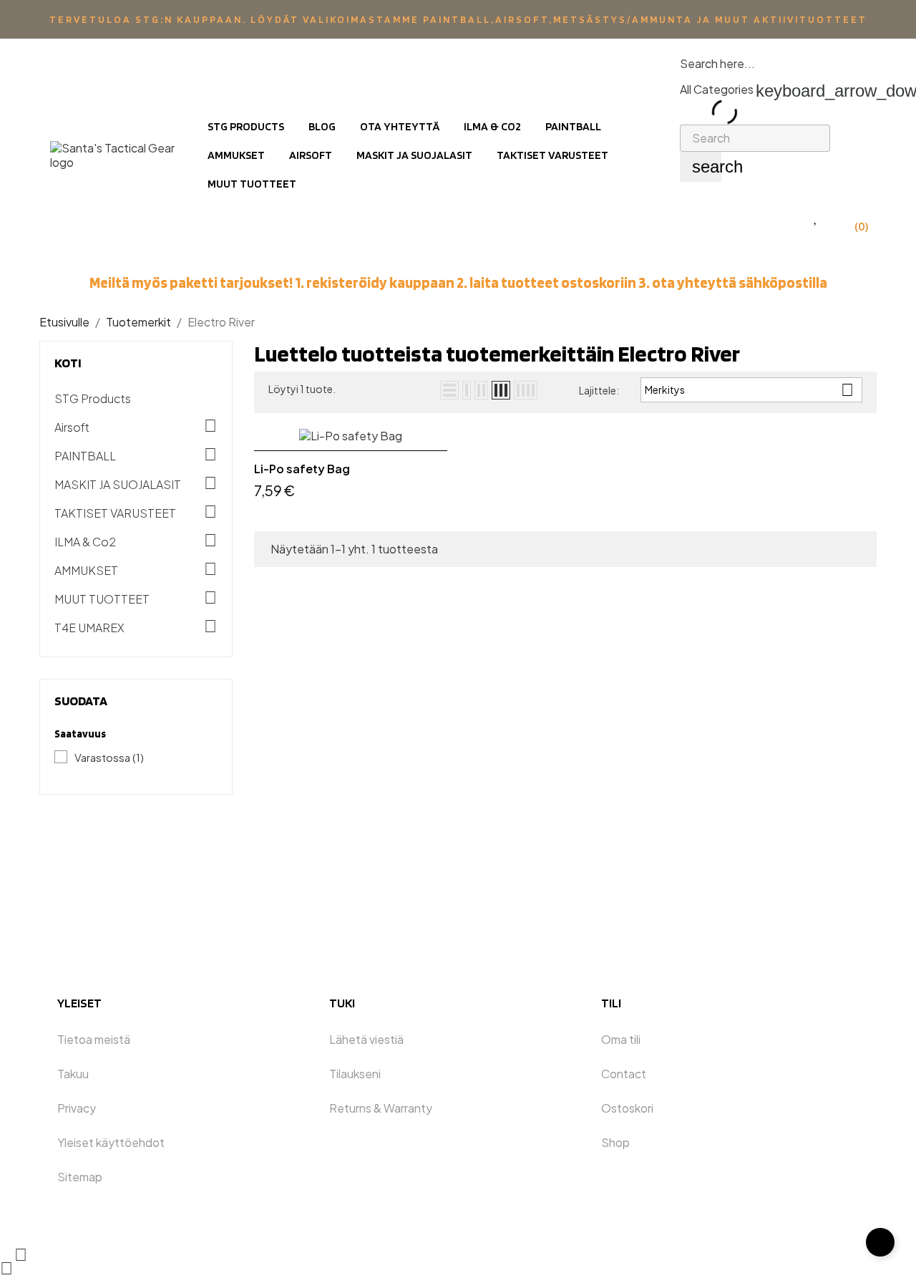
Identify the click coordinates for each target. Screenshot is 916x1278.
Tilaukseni (355, 1073)
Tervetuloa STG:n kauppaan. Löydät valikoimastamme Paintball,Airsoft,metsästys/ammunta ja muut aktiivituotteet (458, 19)
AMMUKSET (86, 570)
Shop (615, 1142)
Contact (623, 1073)
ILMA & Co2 (85, 542)
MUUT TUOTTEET (102, 599)
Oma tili (620, 1039)
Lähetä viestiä (366, 1039)
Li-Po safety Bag (302, 469)
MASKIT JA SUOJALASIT (117, 485)
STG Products (92, 399)
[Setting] (786, 217)
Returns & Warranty (380, 1107)
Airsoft (71, 427)
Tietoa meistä (93, 1039)
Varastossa (109, 757)
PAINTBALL (85, 456)
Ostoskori (627, 1107)
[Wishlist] (816, 217)
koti (68, 362)
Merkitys (749, 390)
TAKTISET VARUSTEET (115, 513)
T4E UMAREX (89, 628)
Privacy (76, 1107)
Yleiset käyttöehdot (111, 1142)
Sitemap (79, 1176)
